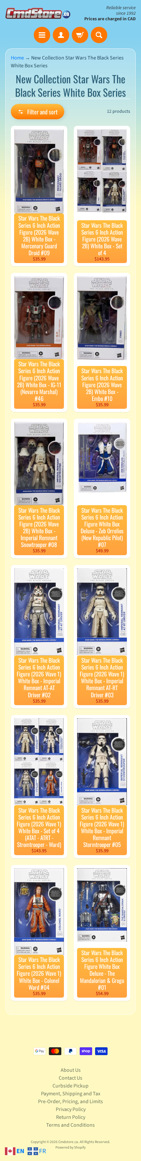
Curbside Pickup (70, 1085)
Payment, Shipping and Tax (70, 1093)
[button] (37, 111)
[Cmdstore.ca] (37, 13)
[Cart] (80, 35)
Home (17, 57)
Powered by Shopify (70, 1147)
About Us (71, 1070)
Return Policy (70, 1117)
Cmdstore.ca (68, 1141)
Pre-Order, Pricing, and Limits (70, 1101)
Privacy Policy (71, 1109)
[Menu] (42, 35)
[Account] (61, 35)
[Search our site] (99, 35)
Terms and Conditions (70, 1125)
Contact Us (70, 1078)
